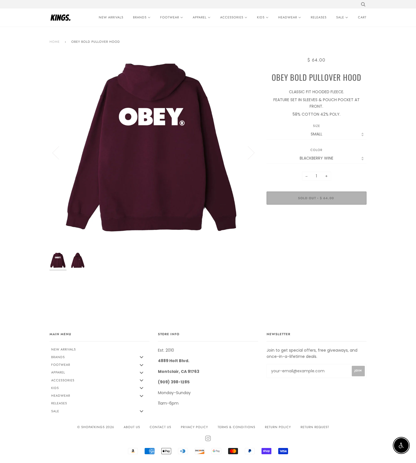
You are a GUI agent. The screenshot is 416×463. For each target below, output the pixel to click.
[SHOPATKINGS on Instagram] (208, 439)
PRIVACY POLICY (194, 427)
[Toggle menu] (141, 357)
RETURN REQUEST (315, 427)
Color (316, 150)
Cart (362, 17)
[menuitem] (109, 17)
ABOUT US (132, 427)
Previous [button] (59, 152)
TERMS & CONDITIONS (236, 427)
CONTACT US (160, 427)
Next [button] (247, 152)
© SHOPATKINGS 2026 (95, 427)
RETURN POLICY (278, 427)
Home (55, 41)
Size (316, 126)
